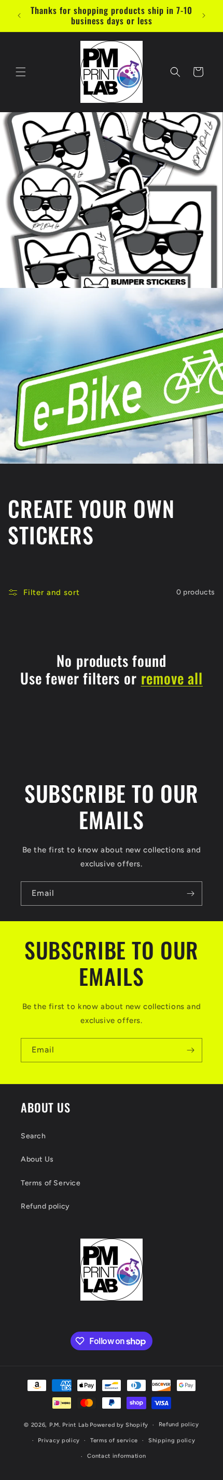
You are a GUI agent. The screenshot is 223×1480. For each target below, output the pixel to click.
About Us (37, 1159)
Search (33, 1136)
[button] (20, 71)
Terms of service (114, 1440)
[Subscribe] (190, 893)
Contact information (116, 1456)
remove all (172, 678)
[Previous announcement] (19, 15)
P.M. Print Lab (69, 1425)
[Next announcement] (203, 15)
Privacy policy (59, 1440)
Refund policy (45, 1206)
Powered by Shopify (119, 1425)
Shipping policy (172, 1440)
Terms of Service (51, 1183)
